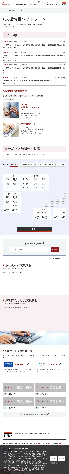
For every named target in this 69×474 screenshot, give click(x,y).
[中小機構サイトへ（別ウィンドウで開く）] (64, 3)
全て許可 (62, 458)
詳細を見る (53, 463)
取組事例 (55, 443)
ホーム (5, 10)
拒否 (53, 458)
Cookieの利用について (58, 258)
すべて (15, 164)
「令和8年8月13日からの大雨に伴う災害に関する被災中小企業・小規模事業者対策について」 (34, 45)
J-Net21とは (55, 2)
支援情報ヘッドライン (29, 443)
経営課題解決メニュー (10, 443)
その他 (62, 164)
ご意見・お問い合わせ (42, 2)
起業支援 (44, 443)
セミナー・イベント (48, 164)
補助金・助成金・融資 (29, 164)
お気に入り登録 (61, 41)
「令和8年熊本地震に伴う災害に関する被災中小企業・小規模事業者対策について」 (31, 80)
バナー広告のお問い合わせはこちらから (33, 414)
